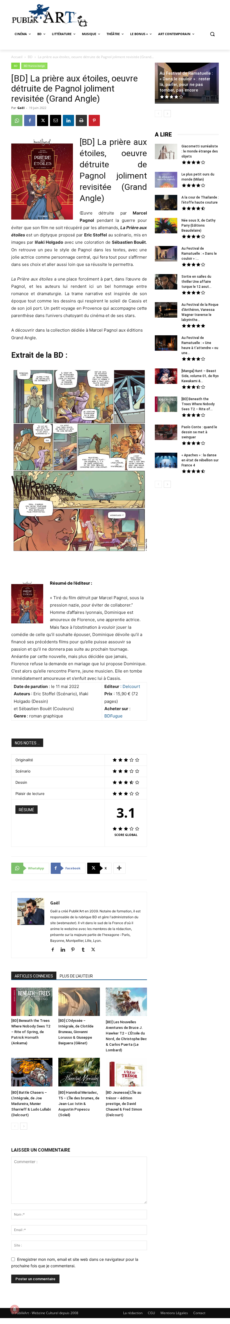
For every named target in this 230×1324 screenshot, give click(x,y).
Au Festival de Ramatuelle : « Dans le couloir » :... (199, 254)
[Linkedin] (68, 120)
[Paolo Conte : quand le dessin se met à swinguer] (166, 433)
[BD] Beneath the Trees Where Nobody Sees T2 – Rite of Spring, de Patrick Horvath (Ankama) (30, 1031)
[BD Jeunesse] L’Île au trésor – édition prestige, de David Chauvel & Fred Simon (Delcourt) (124, 1103)
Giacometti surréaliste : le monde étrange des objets (199, 151)
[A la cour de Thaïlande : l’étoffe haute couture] (166, 203)
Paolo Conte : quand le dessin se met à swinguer (199, 432)
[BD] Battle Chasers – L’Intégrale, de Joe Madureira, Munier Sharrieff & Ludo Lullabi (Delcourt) (31, 1103)
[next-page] (23, 1126)
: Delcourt (130, 686)
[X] (42, 120)
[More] (119, 868)
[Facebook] (29, 120)
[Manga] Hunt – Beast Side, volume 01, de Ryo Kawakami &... (200, 376)
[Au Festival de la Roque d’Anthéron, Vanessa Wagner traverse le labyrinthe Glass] (166, 310)
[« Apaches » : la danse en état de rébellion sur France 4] (166, 461)
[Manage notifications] (14, 1309)
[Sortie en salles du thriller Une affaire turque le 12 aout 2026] (166, 282)
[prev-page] (14, 1126)
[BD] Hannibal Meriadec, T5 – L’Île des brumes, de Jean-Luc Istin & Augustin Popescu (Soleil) (78, 1103)
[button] (212, 34)
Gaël (20, 108)
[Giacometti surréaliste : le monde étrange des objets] (166, 152)
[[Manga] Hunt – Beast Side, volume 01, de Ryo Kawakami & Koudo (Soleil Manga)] (166, 376)
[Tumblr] (85, 950)
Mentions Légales (174, 1313)
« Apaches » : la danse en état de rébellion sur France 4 (200, 460)
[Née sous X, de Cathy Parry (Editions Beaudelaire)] (166, 226)
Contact (199, 1313)
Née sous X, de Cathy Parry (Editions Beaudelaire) (198, 225)
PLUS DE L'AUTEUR (76, 976)
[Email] (55, 120)
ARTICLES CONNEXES (34, 976)
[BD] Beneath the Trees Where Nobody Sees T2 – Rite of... (198, 404)
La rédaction (132, 1313)
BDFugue (113, 716)
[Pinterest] (94, 120)
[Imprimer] (81, 120)
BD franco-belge (34, 66)
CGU (151, 1313)
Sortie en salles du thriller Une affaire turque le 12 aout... (196, 282)
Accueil (16, 56)
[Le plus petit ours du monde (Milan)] (166, 180)
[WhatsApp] (16, 120)
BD (30, 56)
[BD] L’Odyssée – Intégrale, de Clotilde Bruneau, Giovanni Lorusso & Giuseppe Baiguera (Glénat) (75, 1031)
